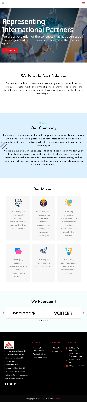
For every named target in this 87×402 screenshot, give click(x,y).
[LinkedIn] (15, 384)
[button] (3, 35)
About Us (56, 348)
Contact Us (57, 351)
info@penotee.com (76, 366)
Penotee (58, 398)
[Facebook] (7, 384)
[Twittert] (11, 384)
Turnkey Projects (39, 354)
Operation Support (40, 357)
